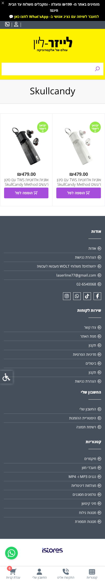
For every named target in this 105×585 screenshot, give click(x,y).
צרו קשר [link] (90, 327)
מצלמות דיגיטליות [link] (83, 485)
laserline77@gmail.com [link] (76, 275)
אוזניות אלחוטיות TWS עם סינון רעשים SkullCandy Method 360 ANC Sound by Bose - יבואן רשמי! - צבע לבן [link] (79, 187)
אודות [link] (92, 248)
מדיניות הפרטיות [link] (84, 354)
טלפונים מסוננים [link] (84, 494)
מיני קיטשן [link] (89, 503)
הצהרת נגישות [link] (85, 257)
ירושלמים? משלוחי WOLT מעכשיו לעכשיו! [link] (66, 266)
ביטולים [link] (91, 363)
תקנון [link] (92, 345)
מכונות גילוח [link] (87, 512)
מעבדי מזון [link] (89, 467)
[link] (92, 574)
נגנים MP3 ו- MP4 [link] (82, 476)
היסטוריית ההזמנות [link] (82, 418)
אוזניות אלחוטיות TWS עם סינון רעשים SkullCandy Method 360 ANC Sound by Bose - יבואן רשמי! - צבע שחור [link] (26, 187)
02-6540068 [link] (86, 284)
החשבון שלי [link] (88, 409)
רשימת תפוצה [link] (86, 427)
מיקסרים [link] (90, 458)
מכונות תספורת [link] (85, 521)
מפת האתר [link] (88, 336)
